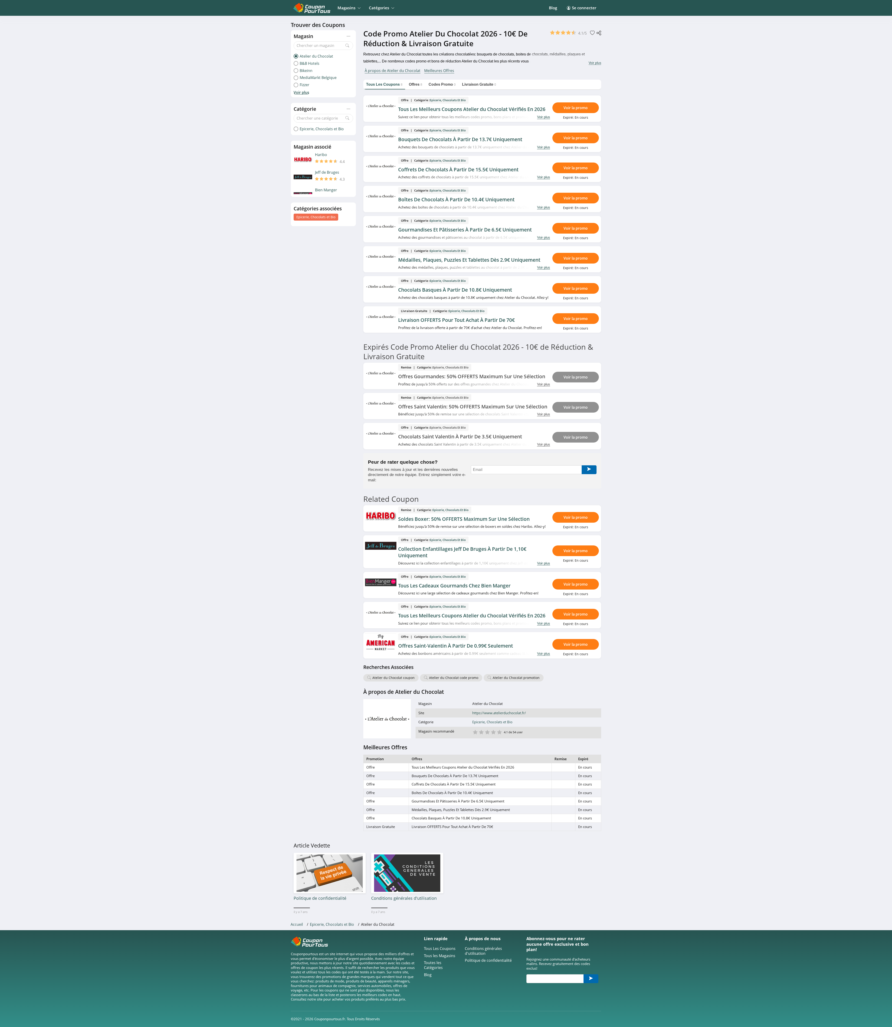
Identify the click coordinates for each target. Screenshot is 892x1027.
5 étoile (499, 731)
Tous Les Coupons (440, 948)
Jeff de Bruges (327, 172)
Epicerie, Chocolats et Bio (315, 217)
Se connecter (584, 7)
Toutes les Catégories (433, 965)
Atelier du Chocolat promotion (516, 677)
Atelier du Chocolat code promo (453, 677)
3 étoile (487, 731)
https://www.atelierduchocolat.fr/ (499, 713)
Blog (553, 7)
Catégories (379, 7)
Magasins (346, 7)
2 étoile (481, 731)
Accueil (297, 924)
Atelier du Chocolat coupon (393, 677)
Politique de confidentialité (488, 960)
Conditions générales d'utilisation (483, 951)
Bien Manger (326, 190)
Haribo (321, 154)
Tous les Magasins (439, 955)
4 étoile (493, 731)
